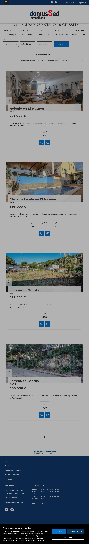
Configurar (68, 537)
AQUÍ (38, 536)
